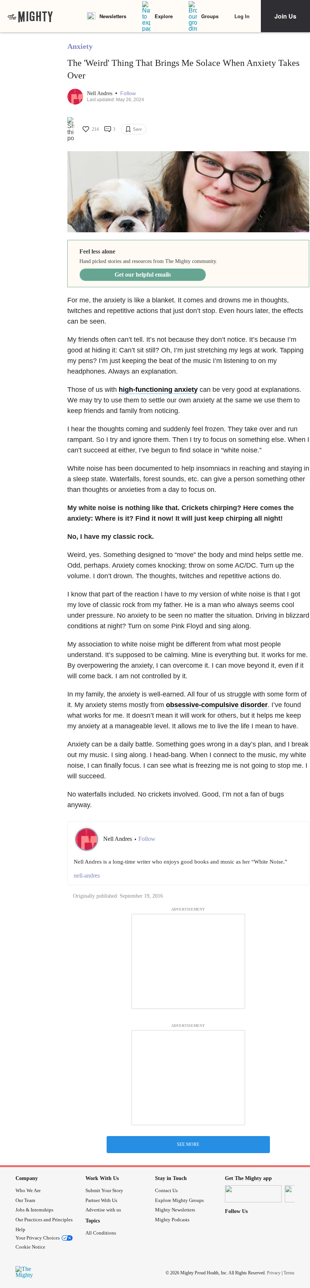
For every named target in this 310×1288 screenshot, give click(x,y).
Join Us (285, 16)
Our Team (25, 1200)
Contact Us (166, 1190)
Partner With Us (101, 1200)
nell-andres (87, 875)
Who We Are (28, 1190)
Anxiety (80, 46)
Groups (210, 16)
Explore (164, 16)
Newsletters (112, 16)
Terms (289, 1272)
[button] (128, 93)
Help (20, 1229)
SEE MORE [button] (188, 1144)
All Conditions (100, 1233)
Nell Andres (100, 93)
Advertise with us (103, 1210)
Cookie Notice (30, 1247)
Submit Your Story (104, 1190)
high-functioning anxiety (158, 389)
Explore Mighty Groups (179, 1200)
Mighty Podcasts (172, 1219)
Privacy (274, 1272)
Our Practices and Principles (44, 1219)
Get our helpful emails (143, 274)
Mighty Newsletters (175, 1210)
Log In (242, 16)
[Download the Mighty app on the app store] (253, 1193)
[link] (30, 16)
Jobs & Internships (34, 1210)
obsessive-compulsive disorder (217, 705)
